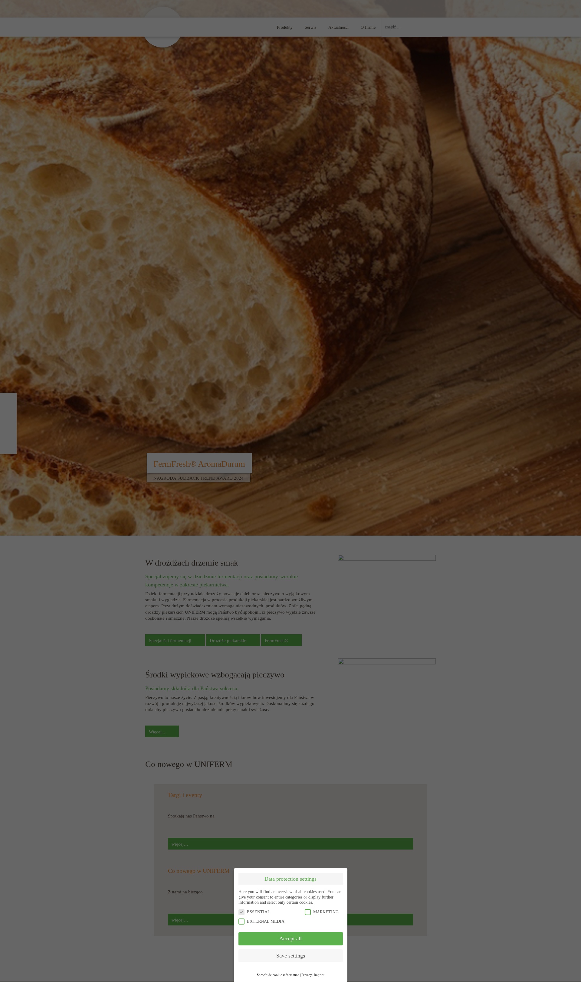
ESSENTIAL (258, 912)
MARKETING (326, 912)
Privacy (306, 975)
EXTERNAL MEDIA (265, 921)
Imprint (319, 975)
